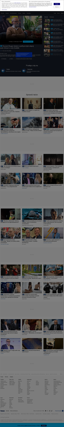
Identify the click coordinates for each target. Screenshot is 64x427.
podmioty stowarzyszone (17, 2)
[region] (32, 5)
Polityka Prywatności (4, 9)
